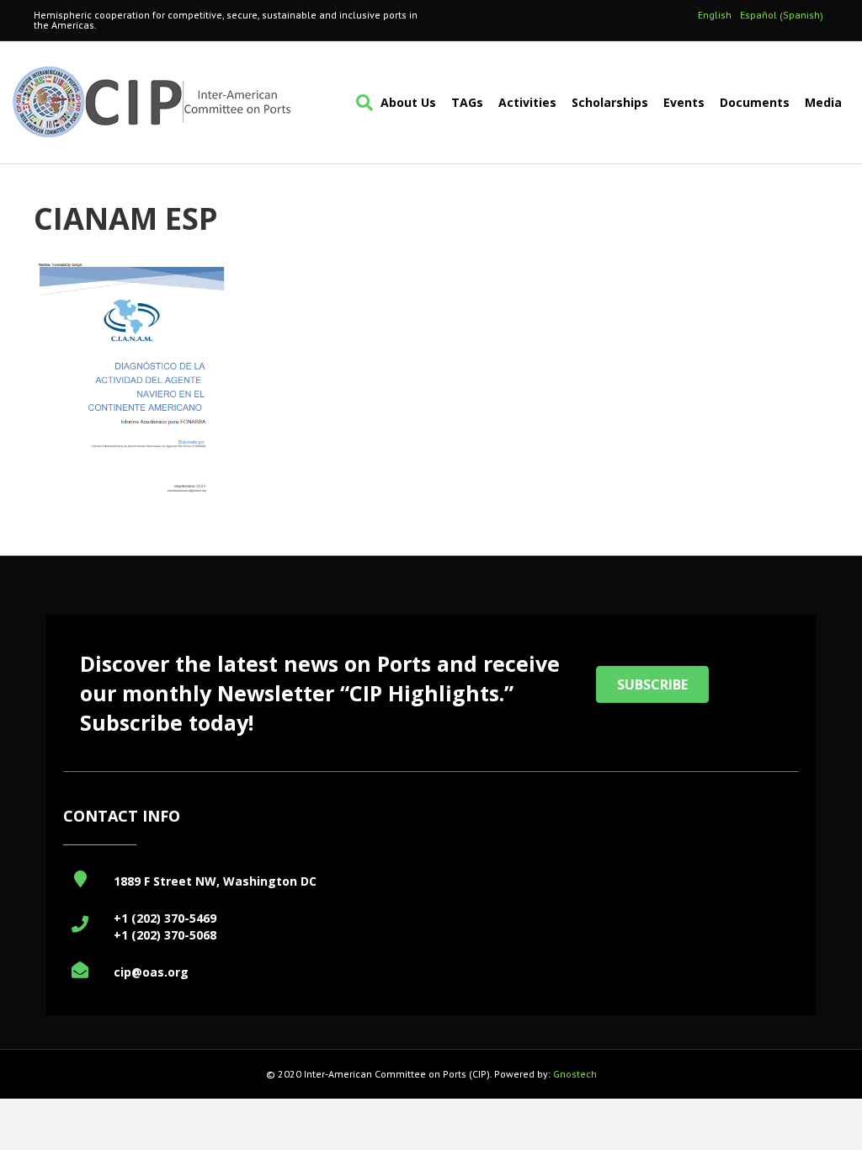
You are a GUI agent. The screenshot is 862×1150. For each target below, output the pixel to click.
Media (823, 102)
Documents (755, 102)
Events (684, 102)
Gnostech (575, 1073)
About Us (408, 102)
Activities (527, 102)
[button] (652, 684)
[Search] (361, 102)
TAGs (467, 102)
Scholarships (610, 102)
